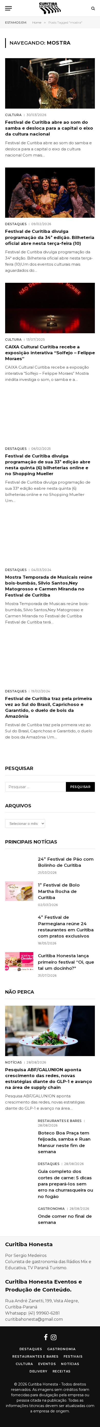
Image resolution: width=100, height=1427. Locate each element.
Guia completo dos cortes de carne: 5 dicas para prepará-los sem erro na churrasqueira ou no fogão (65, 1184)
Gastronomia (61, 1349)
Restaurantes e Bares (35, 1356)
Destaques (30, 1349)
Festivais (73, 1356)
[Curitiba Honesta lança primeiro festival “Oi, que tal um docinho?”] (19, 962)
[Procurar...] (92, 8)
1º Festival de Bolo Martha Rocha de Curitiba (59, 891)
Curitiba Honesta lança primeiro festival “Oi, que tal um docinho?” (66, 962)
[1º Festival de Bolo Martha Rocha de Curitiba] (19, 891)
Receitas (62, 1371)
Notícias (70, 1364)
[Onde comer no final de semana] (19, 1215)
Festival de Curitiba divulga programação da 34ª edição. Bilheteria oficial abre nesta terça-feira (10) (49, 237)
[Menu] (8, 8)
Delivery (38, 1371)
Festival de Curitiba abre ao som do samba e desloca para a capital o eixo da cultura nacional (49, 128)
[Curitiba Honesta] (50, 8)
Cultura (24, 1364)
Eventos (47, 1364)
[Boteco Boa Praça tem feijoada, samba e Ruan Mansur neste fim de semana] (19, 1128)
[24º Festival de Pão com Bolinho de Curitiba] (19, 865)
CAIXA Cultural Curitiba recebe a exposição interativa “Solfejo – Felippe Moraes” (50, 352)
